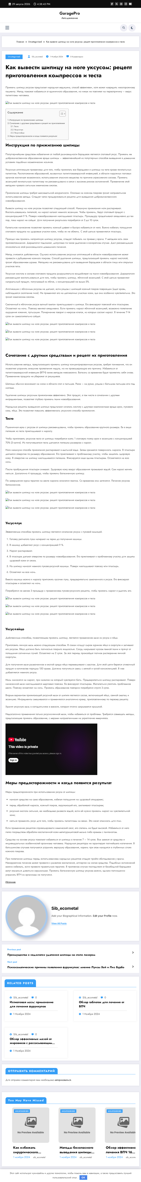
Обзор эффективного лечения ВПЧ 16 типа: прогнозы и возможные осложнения (100, 1150)
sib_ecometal (37, 56)
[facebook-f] (112, 3)
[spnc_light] (132, 27)
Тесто (16, 126)
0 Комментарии (76, 56)
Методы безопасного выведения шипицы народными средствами (54, 1150)
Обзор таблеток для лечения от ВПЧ (101, 1004)
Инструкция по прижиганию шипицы (26, 119)
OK (83, 1177)
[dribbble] (121, 3)
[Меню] (7, 28)
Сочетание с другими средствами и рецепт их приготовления (37, 123)
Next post (12, 962)
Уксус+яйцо (19, 132)
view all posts (59, 923)
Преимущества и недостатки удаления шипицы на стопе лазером (51, 955)
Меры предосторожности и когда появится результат (33, 136)
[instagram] (125, 3)
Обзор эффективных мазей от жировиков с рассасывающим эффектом (31, 1041)
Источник (11, 882)
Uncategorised (14, 56)
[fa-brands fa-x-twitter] (116, 3)
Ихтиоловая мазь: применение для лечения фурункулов (31, 1004)
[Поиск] (123, 28)
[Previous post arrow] (133, 952)
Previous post (14, 949)
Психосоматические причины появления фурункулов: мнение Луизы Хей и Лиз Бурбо (65, 967)
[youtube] (130, 3)
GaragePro (69, 13)
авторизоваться (63, 1080)
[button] (61, 114)
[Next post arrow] (133, 966)
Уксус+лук (18, 129)
